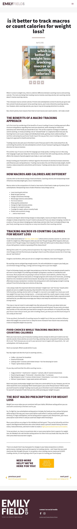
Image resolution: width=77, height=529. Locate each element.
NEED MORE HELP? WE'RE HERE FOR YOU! (26, 463)
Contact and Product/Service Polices (48, 517)
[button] (30, 82)
